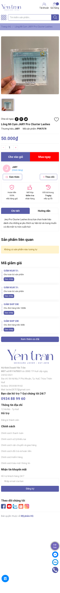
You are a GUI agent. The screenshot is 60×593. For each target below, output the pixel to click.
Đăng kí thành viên (10, 420)
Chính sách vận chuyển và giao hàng (18, 445)
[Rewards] (5, 578)
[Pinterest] (21, 120)
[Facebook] (3, 506)
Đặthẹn (55, 546)
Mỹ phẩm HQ (27, 516)
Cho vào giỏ (15, 156)
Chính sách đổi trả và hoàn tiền (16, 451)
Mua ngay (44, 156)
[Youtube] (9, 506)
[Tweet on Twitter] (26, 120)
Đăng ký (30, 488)
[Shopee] (21, 506)
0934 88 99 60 (13, 399)
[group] (30, 65)
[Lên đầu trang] (56, 578)
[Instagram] (26, 506)
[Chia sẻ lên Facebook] (17, 120)
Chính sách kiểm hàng (12, 457)
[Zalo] (15, 506)
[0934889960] (55, 570)
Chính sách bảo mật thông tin (15, 463)
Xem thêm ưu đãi (30, 339)
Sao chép (9, 279)
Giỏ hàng (54, 8)
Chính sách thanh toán (12, 433)
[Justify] (55, 17)
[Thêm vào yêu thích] (56, 119)
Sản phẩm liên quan (17, 239)
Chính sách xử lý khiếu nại (13, 439)
